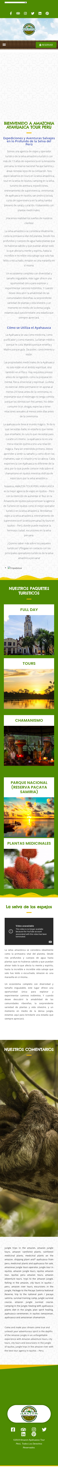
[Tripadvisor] (18, 13)
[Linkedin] (40, 13)
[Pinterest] (47, 13)
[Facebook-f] (11, 13)
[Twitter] (32, 13)
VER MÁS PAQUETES (29, 644)
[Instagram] (25, 13)
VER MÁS (29, 874)
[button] (4, 44)
